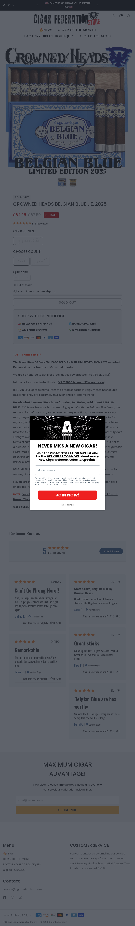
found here (62, 484)
